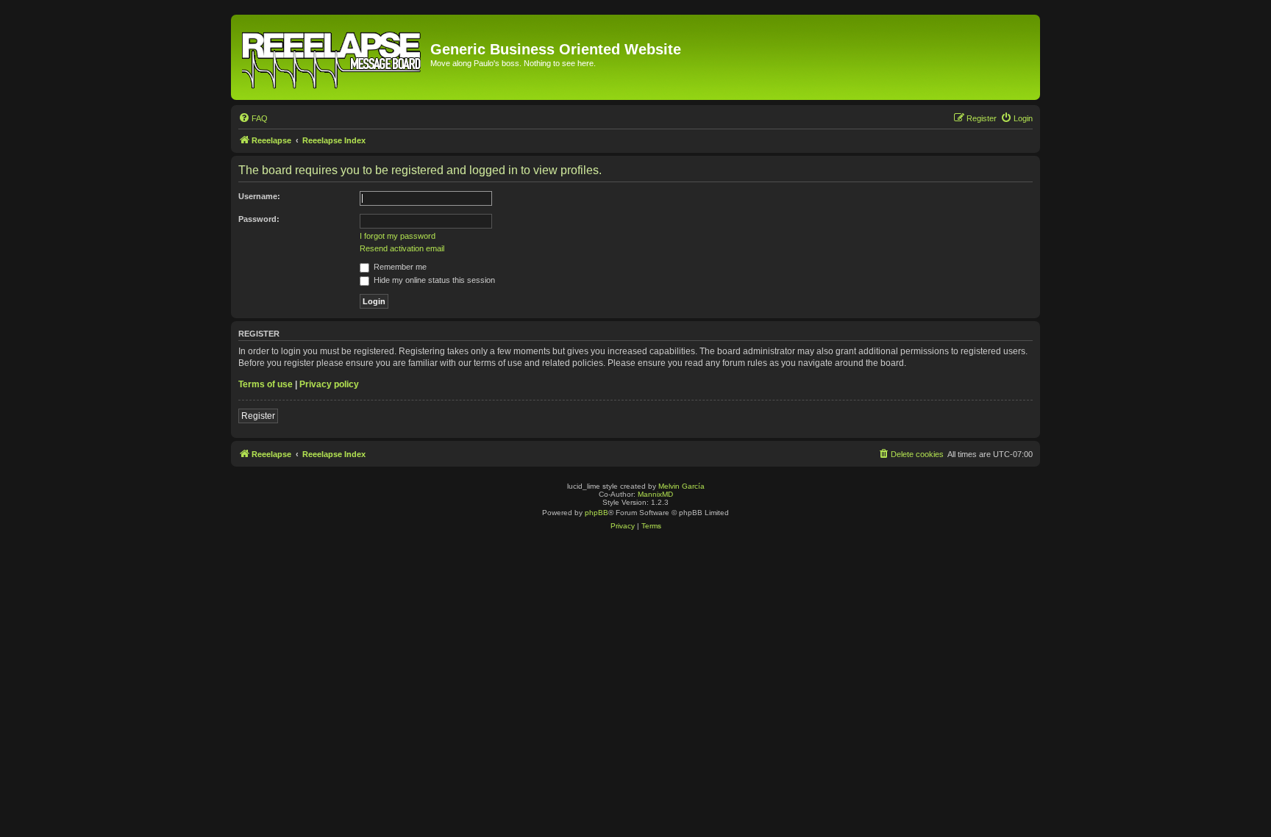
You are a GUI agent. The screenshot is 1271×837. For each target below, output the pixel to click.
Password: (259, 219)
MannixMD (655, 494)
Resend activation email (402, 248)
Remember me (399, 266)
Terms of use (265, 384)
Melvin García (681, 486)
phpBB (596, 513)
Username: (259, 196)
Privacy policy (329, 384)
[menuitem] (253, 118)
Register (258, 416)
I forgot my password (397, 235)
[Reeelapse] (332, 57)
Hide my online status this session (433, 280)
